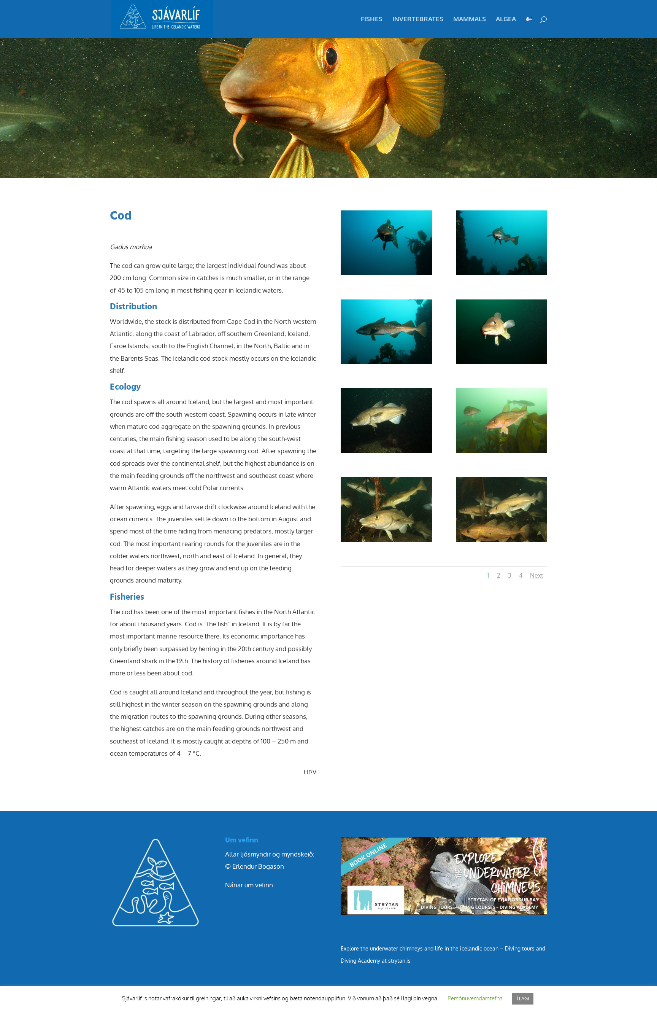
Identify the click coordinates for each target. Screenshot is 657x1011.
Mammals (469, 19)
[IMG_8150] (501, 542)
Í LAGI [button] (523, 998)
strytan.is (399, 960)
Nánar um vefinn (249, 885)
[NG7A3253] (501, 275)
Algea (506, 19)
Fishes (371, 19)
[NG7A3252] (386, 364)
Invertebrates (417, 19)
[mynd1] (501, 453)
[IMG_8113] (386, 542)
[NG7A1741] (501, 364)
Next (536, 575)
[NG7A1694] (386, 453)
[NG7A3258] (386, 275)
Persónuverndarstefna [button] (475, 998)
